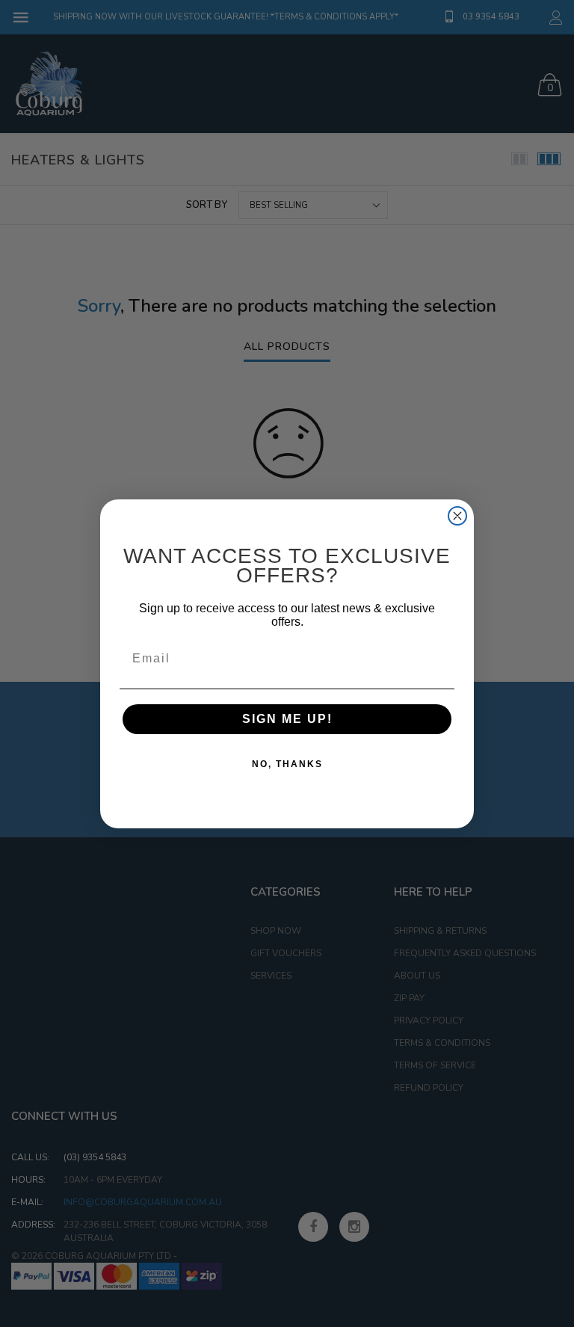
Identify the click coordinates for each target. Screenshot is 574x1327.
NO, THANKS (287, 764)
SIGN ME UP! (287, 718)
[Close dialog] (457, 516)
